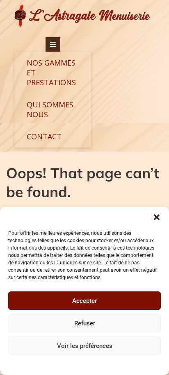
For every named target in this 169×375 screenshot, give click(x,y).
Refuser (84, 323)
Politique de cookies (74, 364)
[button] (157, 217)
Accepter (84, 301)
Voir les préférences (84, 346)
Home (107, 364)
